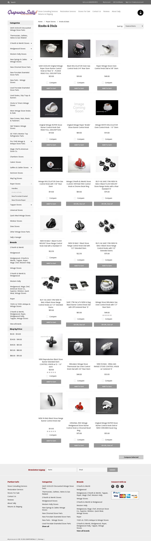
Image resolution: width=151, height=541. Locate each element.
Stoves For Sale (84, 11)
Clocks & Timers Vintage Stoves (19, 104)
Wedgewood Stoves (17, 48)
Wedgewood (15, 253)
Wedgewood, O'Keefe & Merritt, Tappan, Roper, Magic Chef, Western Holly (20, 260)
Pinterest (118, 486)
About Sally (116, 11)
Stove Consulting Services (48, 11)
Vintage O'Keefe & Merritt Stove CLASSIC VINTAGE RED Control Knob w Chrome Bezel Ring (78, 183)
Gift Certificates (118, 2)
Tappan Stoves (16, 205)
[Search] (9, 2)
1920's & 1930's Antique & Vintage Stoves (20, 305)
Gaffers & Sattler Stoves (19, 167)
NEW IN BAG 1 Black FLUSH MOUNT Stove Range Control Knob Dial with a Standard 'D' (50, 243)
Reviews (106, 11)
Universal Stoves (16, 210)
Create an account (137, 2)
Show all (45, 526)
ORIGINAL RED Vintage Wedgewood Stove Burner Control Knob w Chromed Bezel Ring (79, 427)
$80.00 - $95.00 (16, 356)
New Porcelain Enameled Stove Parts (19, 73)
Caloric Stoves (15, 162)
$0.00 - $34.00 (15, 334)
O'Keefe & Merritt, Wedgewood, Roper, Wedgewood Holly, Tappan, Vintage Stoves (19, 315)
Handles (15, 188)
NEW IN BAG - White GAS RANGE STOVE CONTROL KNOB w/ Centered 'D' (106, 366)
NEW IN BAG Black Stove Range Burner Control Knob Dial (50, 419)
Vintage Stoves (15, 268)
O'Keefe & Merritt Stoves (19, 43)
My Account (106, 2)
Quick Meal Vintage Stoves (20, 215)
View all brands (15, 324)
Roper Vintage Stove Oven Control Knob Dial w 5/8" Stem (106, 67)
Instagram (113, 486)
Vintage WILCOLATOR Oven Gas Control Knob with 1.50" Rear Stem (50, 183)
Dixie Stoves (15, 226)
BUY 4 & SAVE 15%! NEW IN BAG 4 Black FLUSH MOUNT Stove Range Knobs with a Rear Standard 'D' (106, 185)
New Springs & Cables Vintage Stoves (18, 60)
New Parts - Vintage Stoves (17, 81)
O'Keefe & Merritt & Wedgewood (17, 274)
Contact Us (96, 11)
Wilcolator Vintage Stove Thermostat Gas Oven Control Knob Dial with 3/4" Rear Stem (78, 366)
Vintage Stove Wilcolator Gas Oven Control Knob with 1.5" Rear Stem (106, 304)
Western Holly (15, 281)
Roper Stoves (15, 184)
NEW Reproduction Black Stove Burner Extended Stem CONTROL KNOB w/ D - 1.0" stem (51, 363)
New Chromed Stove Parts (20, 67)
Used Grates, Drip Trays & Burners (20, 96)
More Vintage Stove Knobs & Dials (20, 112)
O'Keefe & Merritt (17, 247)
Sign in (128, 2)
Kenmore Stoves (16, 173)
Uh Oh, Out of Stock (79, 204)
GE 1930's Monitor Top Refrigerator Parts (19, 135)
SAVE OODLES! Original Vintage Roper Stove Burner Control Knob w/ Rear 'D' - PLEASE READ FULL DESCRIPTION (51, 69)
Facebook (122, 486)
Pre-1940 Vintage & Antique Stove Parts (17, 142)
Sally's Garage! (15, 237)
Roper (12, 299)
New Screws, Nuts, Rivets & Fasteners (20, 119)
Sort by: (120, 26)
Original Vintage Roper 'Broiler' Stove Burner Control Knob (78, 126)
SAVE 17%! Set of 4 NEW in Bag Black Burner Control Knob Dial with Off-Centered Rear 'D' (79, 304)
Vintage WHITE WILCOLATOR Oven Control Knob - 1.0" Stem (106, 126)
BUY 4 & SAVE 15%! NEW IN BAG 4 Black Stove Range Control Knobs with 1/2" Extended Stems (106, 247)
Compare (53, 82)
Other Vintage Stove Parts (20, 232)
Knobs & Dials (17, 192)
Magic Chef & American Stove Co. (19, 150)
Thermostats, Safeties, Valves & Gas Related (19, 36)
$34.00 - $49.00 (16, 339)
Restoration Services (68, 11)
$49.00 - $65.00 (16, 345)
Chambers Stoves (17, 157)
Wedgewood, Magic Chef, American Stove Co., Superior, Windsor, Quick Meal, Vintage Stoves (20, 289)
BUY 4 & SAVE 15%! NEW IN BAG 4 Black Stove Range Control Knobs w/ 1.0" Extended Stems (51, 303)
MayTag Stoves (16, 178)
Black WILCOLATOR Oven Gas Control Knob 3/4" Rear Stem (78, 67)
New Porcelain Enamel (20, 196)
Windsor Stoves (16, 221)
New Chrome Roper (19, 200)
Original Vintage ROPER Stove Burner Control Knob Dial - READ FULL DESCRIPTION (50, 127)
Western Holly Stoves (18, 54)
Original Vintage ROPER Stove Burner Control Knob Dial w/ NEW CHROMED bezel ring (106, 425)
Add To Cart (51, 88)
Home (40, 21)
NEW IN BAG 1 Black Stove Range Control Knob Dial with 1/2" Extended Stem (78, 245)
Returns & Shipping (45, 14)
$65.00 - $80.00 (16, 350)
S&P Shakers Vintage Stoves (18, 127)
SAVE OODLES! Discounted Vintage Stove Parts (20, 29)
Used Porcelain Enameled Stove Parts (20, 89)
